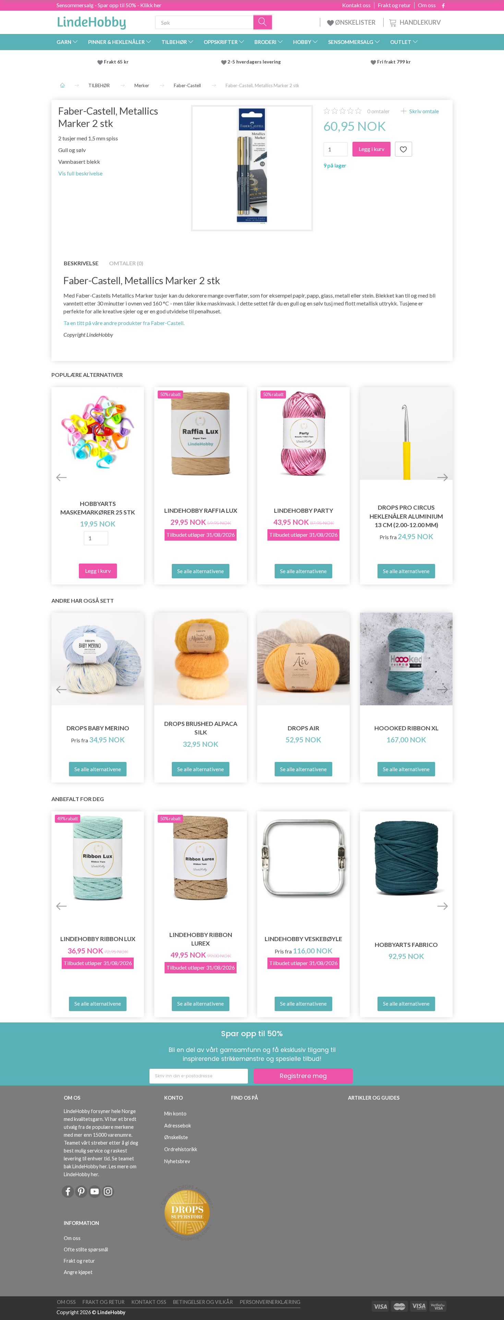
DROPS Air (303, 728)
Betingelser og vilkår (203, 1302)
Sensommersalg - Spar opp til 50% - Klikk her (109, 5)
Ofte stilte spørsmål (86, 1249)
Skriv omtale (423, 111)
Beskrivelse (81, 263)
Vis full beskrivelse (80, 173)
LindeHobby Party (303, 510)
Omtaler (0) (126, 263)
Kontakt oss (356, 5)
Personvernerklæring (270, 1302)
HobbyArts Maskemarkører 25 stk (97, 508)
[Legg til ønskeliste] (403, 149)
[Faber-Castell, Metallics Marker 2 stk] (252, 166)
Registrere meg (303, 1076)
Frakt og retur (394, 5)
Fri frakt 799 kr (393, 62)
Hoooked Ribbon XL (406, 728)
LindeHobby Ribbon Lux (97, 938)
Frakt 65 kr (116, 62)
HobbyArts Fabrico (406, 944)
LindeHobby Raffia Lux (200, 510)
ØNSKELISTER (355, 22)
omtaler (378, 111)
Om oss (427, 5)
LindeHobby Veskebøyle (303, 938)
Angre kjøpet (78, 1272)
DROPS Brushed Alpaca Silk (200, 728)
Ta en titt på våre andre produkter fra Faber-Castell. (123, 323)
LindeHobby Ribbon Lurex (200, 939)
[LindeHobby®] (92, 20)
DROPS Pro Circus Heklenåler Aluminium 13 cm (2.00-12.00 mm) (406, 516)
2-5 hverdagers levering (255, 62)
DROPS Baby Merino (98, 728)
